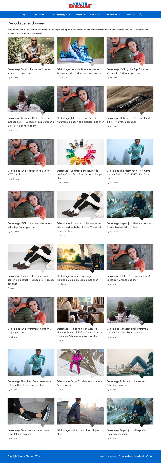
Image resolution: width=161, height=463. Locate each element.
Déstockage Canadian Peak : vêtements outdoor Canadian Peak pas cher (128, 330)
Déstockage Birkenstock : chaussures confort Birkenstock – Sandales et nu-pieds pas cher (31, 280)
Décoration (39, 14)
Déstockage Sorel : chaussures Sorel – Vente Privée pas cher (29, 71)
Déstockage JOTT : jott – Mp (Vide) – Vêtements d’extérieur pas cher (127, 71)
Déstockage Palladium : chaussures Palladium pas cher (126, 383)
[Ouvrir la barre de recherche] (140, 14)
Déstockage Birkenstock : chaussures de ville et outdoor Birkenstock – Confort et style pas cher (79, 227)
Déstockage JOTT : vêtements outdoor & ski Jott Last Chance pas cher (128, 278)
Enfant (79, 14)
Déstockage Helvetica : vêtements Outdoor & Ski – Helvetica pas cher (130, 120)
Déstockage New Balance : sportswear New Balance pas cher (29, 432)
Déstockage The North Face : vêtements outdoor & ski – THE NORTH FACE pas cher (128, 174)
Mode (22, 14)
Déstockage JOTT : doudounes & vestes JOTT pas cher (29, 172)
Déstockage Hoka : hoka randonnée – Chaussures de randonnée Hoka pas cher (79, 71)
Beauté (93, 14)
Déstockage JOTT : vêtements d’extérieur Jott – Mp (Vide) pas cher (30, 225)
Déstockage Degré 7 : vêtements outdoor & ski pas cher (79, 383)
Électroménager (60, 14)
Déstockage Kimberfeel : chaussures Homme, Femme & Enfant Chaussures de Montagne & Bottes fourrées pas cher (79, 332)
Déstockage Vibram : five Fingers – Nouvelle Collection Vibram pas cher (77, 278)
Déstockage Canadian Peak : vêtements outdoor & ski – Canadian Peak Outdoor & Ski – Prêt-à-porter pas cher (31, 122)
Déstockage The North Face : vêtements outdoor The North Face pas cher (29, 383)
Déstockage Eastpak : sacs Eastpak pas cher (78, 432)
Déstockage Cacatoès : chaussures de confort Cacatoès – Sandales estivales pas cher (80, 174)
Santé (128, 14)
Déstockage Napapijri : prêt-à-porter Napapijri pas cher (126, 432)
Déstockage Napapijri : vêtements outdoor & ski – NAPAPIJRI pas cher (130, 225)
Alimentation (111, 14)
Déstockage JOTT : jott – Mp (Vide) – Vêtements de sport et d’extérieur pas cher (80, 120)
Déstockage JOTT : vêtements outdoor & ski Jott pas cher (29, 330)
